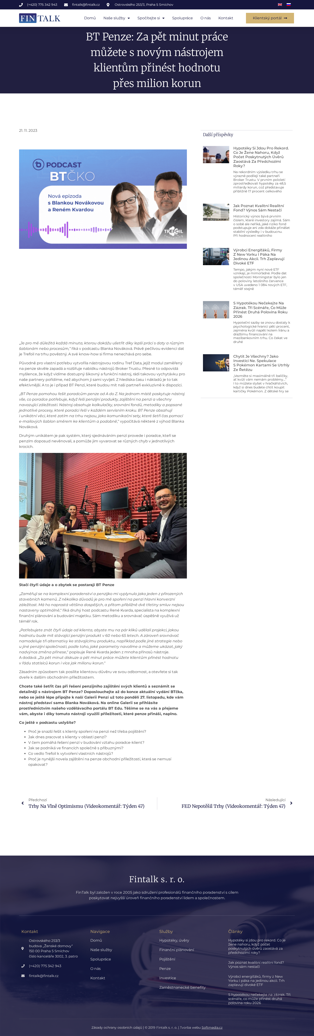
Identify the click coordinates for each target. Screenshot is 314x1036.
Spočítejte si (148, 18)
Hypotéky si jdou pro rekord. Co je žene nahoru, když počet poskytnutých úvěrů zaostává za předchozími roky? (261, 157)
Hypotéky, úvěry (174, 940)
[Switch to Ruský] (288, 5)
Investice (167, 978)
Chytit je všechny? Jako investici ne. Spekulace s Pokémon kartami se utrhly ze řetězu (261, 363)
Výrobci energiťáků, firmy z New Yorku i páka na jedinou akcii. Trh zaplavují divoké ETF (258, 257)
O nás (205, 18)
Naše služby (114, 18)
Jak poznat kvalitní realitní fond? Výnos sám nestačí (258, 208)
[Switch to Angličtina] (280, 5)
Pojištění (167, 959)
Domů (90, 18)
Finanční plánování (176, 950)
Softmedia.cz (212, 1027)
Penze (165, 968)
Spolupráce (182, 18)
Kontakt (225, 18)
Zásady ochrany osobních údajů (116, 1027)
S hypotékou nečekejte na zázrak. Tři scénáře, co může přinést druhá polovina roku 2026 (260, 310)
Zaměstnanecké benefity (182, 987)
